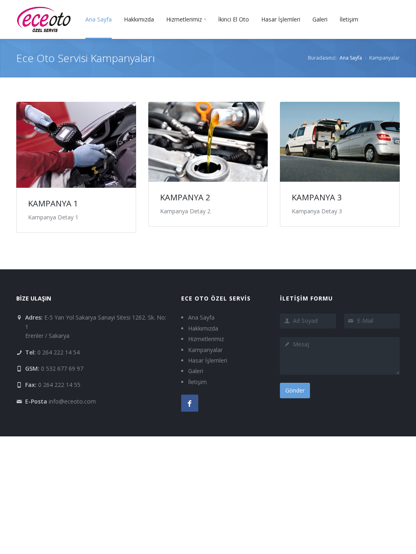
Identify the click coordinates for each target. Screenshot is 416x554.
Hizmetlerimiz (206, 339)
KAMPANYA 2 (185, 197)
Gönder (295, 390)
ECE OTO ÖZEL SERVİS (216, 298)
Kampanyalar (205, 350)
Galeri (195, 371)
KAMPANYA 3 (317, 197)
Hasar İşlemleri (207, 360)
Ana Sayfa (351, 57)
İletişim (197, 382)
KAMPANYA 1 (53, 203)
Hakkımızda (203, 328)
